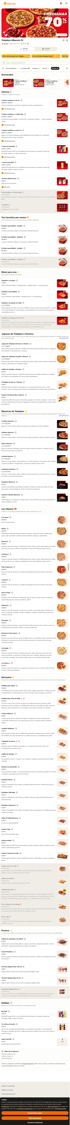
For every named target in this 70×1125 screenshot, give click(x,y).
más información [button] (64, 338)
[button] (8, 3)
